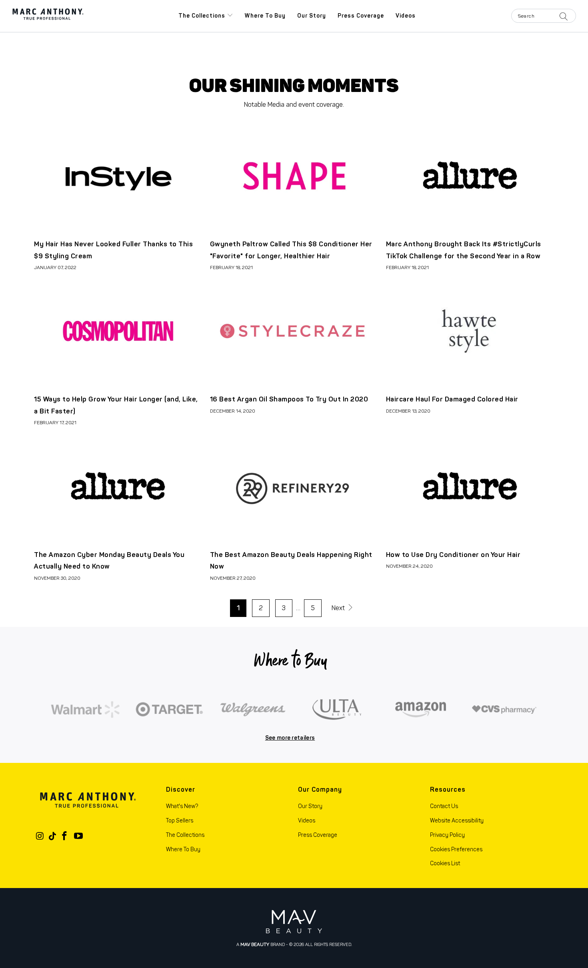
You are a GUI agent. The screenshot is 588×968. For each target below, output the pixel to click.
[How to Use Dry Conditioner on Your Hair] (470, 486)
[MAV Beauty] (294, 921)
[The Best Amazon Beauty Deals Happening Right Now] (294, 486)
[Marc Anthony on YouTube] (78, 836)
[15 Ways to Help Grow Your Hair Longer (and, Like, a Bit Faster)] (118, 331)
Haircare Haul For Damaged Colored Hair (452, 399)
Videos (406, 15)
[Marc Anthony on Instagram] (40, 836)
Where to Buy (265, 15)
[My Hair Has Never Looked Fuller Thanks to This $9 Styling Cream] (118, 175)
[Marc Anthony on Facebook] (65, 836)
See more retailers (290, 737)
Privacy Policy (447, 835)
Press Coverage (361, 15)
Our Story (311, 15)
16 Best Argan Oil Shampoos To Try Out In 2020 (289, 399)
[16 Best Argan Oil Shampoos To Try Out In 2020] (294, 331)
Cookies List (445, 863)
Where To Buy (183, 849)
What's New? (182, 806)
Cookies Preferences (456, 849)
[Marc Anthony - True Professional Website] (48, 16)
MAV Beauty (254, 944)
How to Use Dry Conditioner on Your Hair (453, 555)
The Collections (202, 15)
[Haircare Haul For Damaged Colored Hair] (470, 331)
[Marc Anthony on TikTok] (52, 836)
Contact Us (444, 806)
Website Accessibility (457, 820)
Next (339, 608)
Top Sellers (179, 820)
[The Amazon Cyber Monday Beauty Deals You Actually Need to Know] (118, 486)
